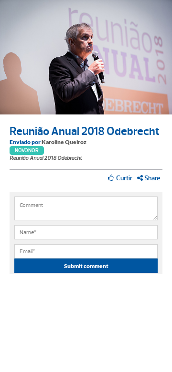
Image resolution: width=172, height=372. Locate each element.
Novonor (27, 150)
